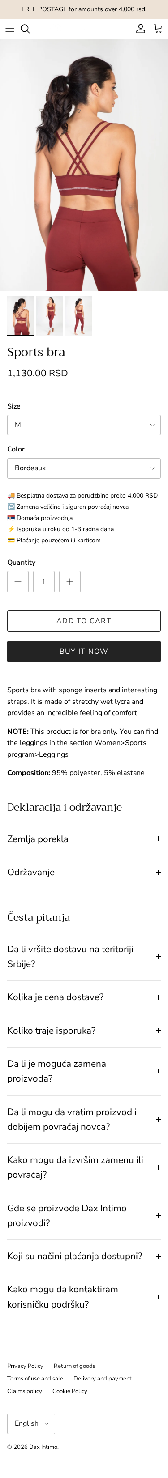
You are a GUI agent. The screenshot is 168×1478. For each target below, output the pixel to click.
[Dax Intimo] (84, 28)
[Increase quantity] (70, 581)
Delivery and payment (102, 1379)
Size (14, 406)
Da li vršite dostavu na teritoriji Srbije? (70, 956)
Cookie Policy (69, 1391)
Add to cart (84, 621)
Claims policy (24, 1391)
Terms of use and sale (35, 1379)
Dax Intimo (43, 1447)
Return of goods (74, 1366)
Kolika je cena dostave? (55, 997)
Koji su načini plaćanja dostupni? (74, 1256)
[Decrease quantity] (18, 581)
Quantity (21, 562)
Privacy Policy (25, 1366)
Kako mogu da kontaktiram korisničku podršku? (62, 1296)
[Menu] (10, 28)
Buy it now (84, 651)
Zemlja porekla (38, 839)
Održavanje (31, 872)
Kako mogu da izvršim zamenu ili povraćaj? (75, 1167)
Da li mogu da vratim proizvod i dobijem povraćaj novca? (72, 1119)
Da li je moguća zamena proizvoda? (56, 1071)
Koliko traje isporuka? (51, 1030)
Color (16, 449)
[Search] (29, 28)
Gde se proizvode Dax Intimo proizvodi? (67, 1215)
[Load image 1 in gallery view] (84, 165)
